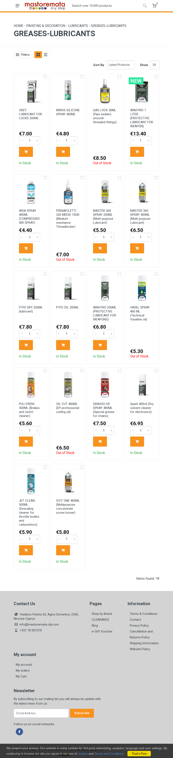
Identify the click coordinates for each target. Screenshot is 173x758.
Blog (95, 625)
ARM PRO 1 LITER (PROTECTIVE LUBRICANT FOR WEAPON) (141, 118)
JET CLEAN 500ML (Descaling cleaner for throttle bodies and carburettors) (29, 512)
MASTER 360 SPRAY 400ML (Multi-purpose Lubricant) (140, 217)
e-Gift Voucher (102, 631)
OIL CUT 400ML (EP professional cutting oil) (67, 408)
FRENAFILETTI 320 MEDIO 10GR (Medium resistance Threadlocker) (67, 219)
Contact (135, 620)
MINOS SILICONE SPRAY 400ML (68, 112)
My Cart (21, 676)
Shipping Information (144, 643)
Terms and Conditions (109, 753)
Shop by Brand (102, 614)
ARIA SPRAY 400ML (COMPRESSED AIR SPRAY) (29, 217)
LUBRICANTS (78, 26)
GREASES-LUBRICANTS (108, 26)
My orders (23, 670)
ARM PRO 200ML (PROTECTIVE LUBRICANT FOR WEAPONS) (104, 313)
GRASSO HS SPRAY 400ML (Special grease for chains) (103, 410)
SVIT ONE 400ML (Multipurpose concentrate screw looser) (68, 507)
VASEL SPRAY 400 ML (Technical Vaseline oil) (140, 313)
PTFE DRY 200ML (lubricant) (31, 309)
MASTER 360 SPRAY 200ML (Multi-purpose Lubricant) (103, 217)
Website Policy (140, 649)
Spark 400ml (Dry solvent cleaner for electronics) (142, 408)
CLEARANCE (100, 620)
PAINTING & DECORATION (46, 26)
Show (144, 65)
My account (24, 665)
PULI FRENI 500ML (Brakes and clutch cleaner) (29, 410)
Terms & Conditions (143, 614)
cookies (83, 753)
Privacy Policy (139, 625)
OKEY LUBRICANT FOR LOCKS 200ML (30, 114)
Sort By (98, 65)
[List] (45, 54)
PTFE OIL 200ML (67, 307)
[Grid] (38, 54)
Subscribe (81, 713)
